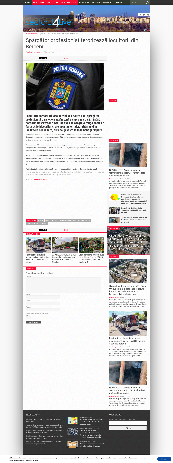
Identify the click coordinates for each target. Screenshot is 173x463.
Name (28, 294)
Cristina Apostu (34, 52)
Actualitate (38, 2)
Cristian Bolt (83, 428)
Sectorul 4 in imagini (101, 2)
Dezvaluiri (84, 2)
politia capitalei (51, 220)
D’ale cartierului (68, 2)
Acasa (27, 2)
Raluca (82, 417)
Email (28, 301)
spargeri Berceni (84, 220)
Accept (164, 459)
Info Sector (52, 2)
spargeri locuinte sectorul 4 (37, 223)
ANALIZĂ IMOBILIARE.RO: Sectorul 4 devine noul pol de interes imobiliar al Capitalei (64, 258)
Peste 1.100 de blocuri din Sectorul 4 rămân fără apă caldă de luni (133, 210)
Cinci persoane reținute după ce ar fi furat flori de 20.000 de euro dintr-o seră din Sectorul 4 (91, 258)
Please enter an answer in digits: (37, 313)
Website (28, 307)
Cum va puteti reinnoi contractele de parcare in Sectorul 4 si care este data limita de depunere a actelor (90, 434)
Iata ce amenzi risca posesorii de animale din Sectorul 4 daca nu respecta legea (92, 422)
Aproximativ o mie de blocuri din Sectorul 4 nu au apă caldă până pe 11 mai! (134, 220)
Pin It (66, 58)
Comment (29, 276)
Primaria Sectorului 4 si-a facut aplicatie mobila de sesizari (92, 445)
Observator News (40, 180)
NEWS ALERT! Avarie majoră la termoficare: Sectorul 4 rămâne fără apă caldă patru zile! (127, 173)
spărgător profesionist (67, 220)
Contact (118, 2)
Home (28, 34)
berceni (40, 220)
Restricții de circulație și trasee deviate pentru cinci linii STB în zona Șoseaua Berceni (37, 258)
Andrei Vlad (83, 441)
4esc (28, 425)
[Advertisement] (45, 199)
